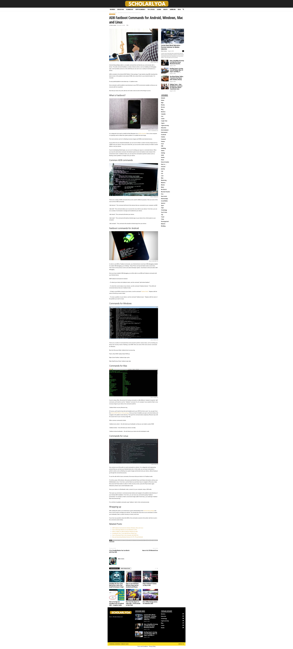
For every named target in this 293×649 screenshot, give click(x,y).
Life (162, 173)
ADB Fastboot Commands (118, 540)
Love (162, 176)
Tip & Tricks (151, 9)
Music (162, 187)
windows (112, 541)
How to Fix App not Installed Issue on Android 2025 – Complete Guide (116, 603)
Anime (162, 100)
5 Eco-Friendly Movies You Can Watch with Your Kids (119, 551)
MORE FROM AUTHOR (125, 568)
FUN (162, 146)
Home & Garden (165, 162)
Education (120, 9)
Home (110, 12)
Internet (163, 166)
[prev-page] (155, 568)
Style (162, 208)
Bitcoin (163, 107)
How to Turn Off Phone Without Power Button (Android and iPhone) (132, 585)
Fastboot (143, 540)
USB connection (142, 133)
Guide (162, 155)
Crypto (163, 123)
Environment (164, 132)
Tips (162, 214)
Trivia (162, 219)
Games (162, 150)
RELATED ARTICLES (114, 568)
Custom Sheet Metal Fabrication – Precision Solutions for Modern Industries (171, 47)
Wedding (163, 226)
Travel (162, 217)
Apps (162, 102)
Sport (162, 205)
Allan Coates (113, 25)
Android (126, 540)
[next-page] (157, 568)
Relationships (164, 198)
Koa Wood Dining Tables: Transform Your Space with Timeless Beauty (176, 78)
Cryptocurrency (140, 9)
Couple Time (164, 121)
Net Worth (164, 189)
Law (162, 171)
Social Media (164, 201)
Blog (179, 9)
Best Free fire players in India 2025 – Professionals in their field (133, 603)
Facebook (163, 134)
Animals (163, 98)
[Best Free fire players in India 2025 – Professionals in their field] (133, 594)
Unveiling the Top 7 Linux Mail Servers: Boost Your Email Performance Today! (116, 585)
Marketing (163, 180)
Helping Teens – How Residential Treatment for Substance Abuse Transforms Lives (176, 86)
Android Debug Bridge (148, 510)
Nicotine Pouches (165, 192)
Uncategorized (165, 221)
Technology (129, 9)
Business (112, 9)
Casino (159, 9)
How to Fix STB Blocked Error (150, 550)
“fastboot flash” (144, 291)
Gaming (163, 153)
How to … (163, 164)
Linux (147, 540)
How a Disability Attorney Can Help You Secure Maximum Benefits (177, 62)
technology (154, 540)
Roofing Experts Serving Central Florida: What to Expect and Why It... (176, 70)
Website (163, 224)
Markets (163, 182)
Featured (163, 139)
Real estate (164, 196)
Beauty (163, 105)
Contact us (181, 644)
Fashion (163, 137)
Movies (163, 185)
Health (165, 9)
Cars (162, 116)
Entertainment (165, 130)
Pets (162, 194)
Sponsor (163, 203)
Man (162, 178)
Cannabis (163, 114)
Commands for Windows (134, 540)
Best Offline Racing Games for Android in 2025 (150, 602)
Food (162, 144)
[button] (183, 9)
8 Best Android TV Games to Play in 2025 (150, 584)
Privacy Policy (152, 646)
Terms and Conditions (142, 646)
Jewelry (163, 169)
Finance (163, 141)
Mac (150, 540)
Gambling (173, 9)
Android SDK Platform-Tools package (120, 413)
